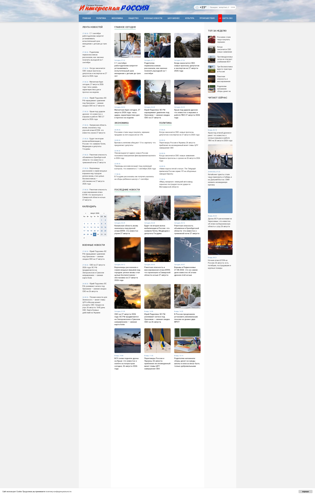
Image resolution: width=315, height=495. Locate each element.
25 (88, 234)
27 (94, 234)
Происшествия (207, 18)
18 (88, 231)
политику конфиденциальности (58, 492)
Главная (86, 18)
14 (98, 227)
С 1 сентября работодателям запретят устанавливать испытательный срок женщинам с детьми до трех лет (94, 39)
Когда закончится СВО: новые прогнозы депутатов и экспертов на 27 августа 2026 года (94, 72)
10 (84, 227)
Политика (101, 18)
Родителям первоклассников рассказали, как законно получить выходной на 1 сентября (93, 57)
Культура (189, 18)
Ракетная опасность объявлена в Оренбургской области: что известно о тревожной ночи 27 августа (94, 159)
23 (105, 231)
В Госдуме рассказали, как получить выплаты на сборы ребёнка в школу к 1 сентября (134, 176)
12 (91, 227)
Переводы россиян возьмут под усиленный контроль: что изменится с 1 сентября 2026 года (135, 166)
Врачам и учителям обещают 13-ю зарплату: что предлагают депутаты (135, 142)
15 (101, 227)
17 (84, 231)
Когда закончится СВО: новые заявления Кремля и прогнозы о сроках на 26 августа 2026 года (179, 157)
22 (101, 231)
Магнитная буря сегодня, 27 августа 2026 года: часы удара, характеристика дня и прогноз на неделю (92, 87)
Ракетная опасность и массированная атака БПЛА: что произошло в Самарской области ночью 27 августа (94, 194)
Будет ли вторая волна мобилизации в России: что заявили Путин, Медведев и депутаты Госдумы (94, 143)
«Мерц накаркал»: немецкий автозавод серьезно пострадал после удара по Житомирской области (176, 183)
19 (91, 231)
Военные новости (153, 18)
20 (94, 231)
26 (91, 234)
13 (94, 227)
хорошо (305, 492)
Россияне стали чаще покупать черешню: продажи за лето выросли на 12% (132, 132)
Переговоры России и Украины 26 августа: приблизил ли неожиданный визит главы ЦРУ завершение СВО (178, 144)
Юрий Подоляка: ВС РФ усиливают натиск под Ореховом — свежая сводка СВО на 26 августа (94, 287)
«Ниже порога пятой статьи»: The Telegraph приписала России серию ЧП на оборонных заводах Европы (177, 170)
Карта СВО (227, 18)
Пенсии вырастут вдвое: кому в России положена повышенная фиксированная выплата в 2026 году (135, 154)
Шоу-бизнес (174, 18)
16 (105, 227)
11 (88, 227)
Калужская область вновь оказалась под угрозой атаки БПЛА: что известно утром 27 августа (94, 129)
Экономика (117, 18)
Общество (133, 18)
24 (84, 234)
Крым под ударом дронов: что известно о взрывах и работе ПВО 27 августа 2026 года (93, 115)
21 (98, 231)
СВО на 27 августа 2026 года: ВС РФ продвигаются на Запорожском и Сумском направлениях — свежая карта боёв (93, 271)
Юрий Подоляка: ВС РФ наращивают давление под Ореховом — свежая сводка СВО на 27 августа (94, 102)
